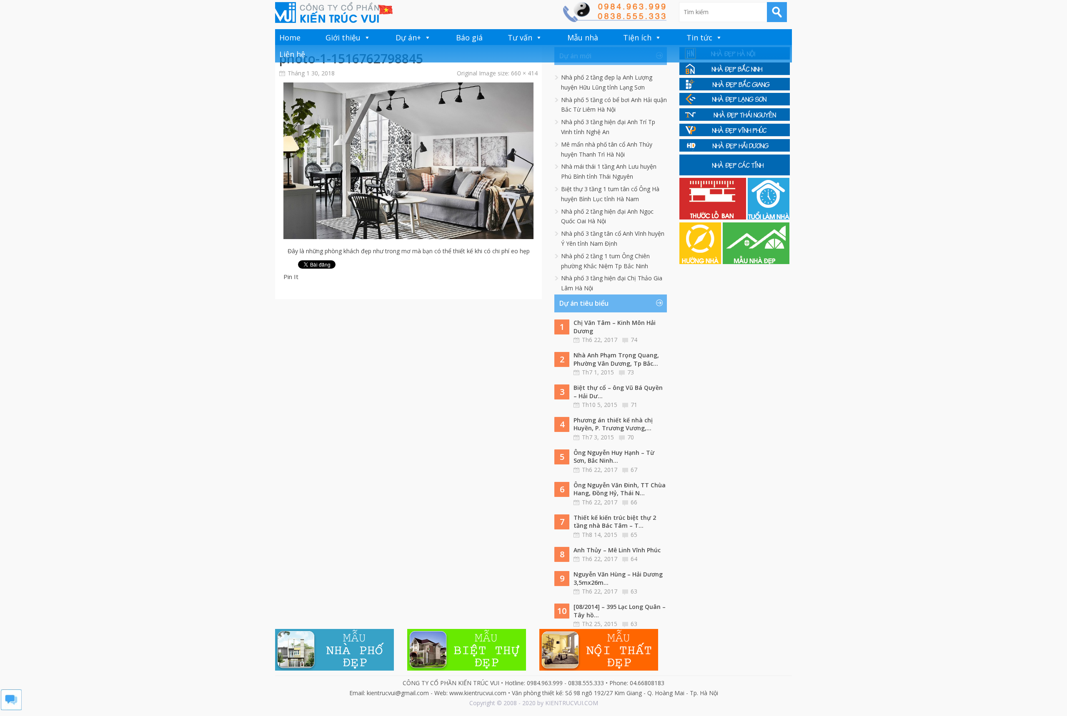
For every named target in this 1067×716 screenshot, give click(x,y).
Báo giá (469, 37)
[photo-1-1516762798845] (408, 237)
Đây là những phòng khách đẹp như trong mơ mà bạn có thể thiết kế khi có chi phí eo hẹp (409, 251)
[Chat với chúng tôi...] (11, 708)
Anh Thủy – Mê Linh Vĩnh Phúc (617, 550)
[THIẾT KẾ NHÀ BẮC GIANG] (734, 88)
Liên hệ (292, 54)
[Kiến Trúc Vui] (334, 12)
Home (290, 37)
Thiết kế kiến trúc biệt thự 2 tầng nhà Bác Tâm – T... (615, 522)
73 (630, 372)
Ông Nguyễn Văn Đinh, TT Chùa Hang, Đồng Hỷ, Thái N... (620, 489)
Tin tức (699, 37)
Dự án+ (408, 37)
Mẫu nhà (582, 37)
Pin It (290, 276)
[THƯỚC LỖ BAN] (713, 217)
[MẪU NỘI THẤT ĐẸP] (598, 668)
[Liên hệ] (614, 20)
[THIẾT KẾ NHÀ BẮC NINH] (734, 73)
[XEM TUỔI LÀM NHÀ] (768, 217)
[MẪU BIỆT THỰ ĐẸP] (466, 668)
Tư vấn (520, 37)
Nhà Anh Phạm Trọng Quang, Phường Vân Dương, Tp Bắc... (616, 359)
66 (634, 502)
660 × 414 (524, 73)
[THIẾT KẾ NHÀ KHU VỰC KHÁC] (734, 173)
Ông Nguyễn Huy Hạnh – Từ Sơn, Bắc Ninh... (614, 457)
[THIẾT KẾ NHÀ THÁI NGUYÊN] (734, 118)
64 (634, 559)
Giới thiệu (343, 37)
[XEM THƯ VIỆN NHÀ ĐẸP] (756, 262)
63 (634, 591)
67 (634, 470)
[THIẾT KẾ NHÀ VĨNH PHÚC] (734, 134)
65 (634, 535)
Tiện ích (637, 37)
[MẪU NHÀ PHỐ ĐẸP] (334, 668)
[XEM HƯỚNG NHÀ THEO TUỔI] (701, 262)
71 (634, 405)
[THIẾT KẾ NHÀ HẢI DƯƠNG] (734, 149)
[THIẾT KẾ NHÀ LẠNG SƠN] (734, 103)
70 (630, 437)
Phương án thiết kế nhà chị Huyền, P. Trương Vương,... (613, 424)
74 (634, 340)
